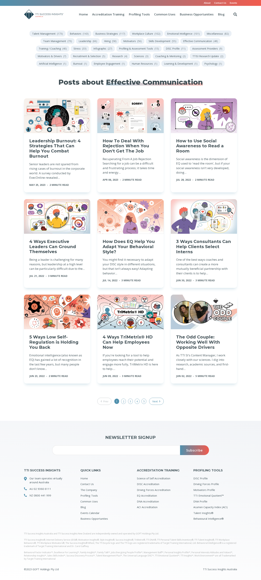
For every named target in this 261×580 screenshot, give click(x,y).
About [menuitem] (207, 3)
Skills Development (162, 41)
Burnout (80, 63)
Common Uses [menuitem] (89, 501)
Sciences (141, 56)
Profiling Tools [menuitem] (89, 495)
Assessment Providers (207, 48)
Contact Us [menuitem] (220, 3)
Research (119, 56)
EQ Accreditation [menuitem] (147, 495)
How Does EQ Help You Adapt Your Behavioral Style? (129, 246)
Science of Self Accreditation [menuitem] (153, 478)
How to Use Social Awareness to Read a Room (200, 146)
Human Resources (144, 63)
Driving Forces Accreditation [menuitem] (153, 490)
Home (83, 14)
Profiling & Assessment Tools (139, 48)
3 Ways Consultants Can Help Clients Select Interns (203, 246)
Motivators (132, 41)
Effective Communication (200, 41)
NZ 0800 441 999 (40, 495)
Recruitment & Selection (89, 56)
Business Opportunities (197, 14)
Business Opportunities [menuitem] (94, 518)
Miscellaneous (218, 33)
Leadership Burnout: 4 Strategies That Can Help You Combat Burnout (55, 148)
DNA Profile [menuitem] (200, 501)
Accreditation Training (108, 14)
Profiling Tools (139, 14)
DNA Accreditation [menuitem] (148, 501)
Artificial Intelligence (52, 63)
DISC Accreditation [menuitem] (148, 484)
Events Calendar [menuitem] (90, 513)
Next (155, 401)
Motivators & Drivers (52, 56)
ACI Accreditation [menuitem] (147, 507)
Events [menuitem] (233, 3)
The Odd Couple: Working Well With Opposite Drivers (198, 342)
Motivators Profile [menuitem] (204, 490)
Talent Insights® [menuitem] (203, 513)
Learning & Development (180, 63)
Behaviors (79, 33)
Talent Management (47, 33)
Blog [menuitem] (83, 507)
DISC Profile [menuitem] (200, 478)
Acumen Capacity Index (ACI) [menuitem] (210, 507)
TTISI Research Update (207, 56)
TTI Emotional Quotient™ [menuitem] (208, 495)
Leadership (88, 41)
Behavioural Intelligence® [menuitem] (208, 518)
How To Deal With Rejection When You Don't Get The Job (126, 146)
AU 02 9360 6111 (40, 489)
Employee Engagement (109, 63)
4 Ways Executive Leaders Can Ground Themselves (52, 246)
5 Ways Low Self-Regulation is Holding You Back (53, 342)
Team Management (57, 41)
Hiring (110, 41)
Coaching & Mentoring (170, 56)
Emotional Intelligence (183, 33)
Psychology (213, 63)
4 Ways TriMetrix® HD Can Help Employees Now (128, 342)
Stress (80, 48)
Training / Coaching (53, 48)
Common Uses (164, 14)
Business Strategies (110, 33)
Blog (221, 14)
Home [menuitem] (84, 478)
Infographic (102, 48)
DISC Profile (176, 48)
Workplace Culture (146, 33)
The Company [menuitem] (88, 490)
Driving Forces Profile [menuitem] (206, 484)
